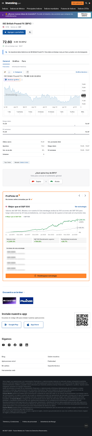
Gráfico (15, 61)
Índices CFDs (83, 9)
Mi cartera (5, 366)
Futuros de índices (68, 9)
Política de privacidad (30, 421)
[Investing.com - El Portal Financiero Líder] (13, 3)
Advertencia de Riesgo (48, 421)
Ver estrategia (80, 207)
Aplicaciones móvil (8, 361)
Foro (24, 61)
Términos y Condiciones (11, 421)
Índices (5, 9)
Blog (3, 357)
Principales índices (34, 9)
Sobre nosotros (53, 357)
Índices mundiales (51, 9)
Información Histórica (19, 67)
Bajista (38, 181)
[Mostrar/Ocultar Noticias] (27, 72)
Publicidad (52, 361)
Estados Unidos (24, 162)
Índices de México (17, 9)
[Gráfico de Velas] (5, 72)
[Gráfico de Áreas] (9, 72)
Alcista (57, 181)
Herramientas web (8, 370)
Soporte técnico (54, 366)
